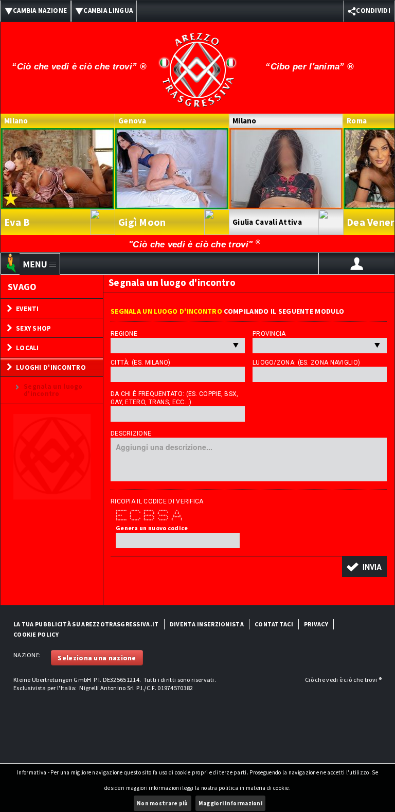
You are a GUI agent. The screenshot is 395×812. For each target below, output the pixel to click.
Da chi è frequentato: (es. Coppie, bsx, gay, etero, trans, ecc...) (175, 398)
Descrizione (131, 433)
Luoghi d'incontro (51, 367)
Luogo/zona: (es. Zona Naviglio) (306, 362)
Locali (27, 348)
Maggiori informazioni (230, 803)
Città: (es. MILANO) (141, 362)
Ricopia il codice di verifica (157, 501)
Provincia (269, 333)
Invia (372, 567)
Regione (124, 333)
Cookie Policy (36, 634)
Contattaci (274, 624)
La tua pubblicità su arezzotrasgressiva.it (86, 624)
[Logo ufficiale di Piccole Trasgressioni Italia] (197, 63)
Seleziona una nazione (97, 657)
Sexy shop (33, 328)
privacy (316, 624)
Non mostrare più (162, 803)
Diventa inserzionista (207, 624)
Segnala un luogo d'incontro (53, 390)
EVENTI (27, 308)
